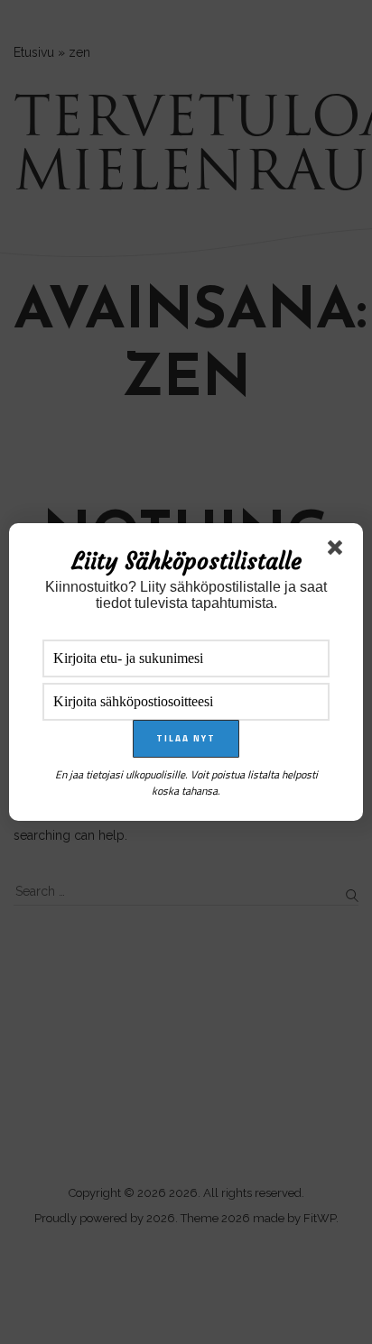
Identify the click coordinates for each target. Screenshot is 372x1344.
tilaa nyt (186, 738)
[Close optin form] (338, 551)
